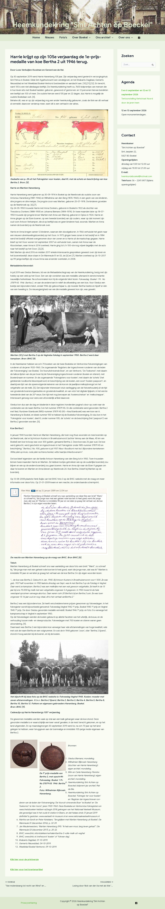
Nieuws (49, 37)
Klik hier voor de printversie (24, 859)
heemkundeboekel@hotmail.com (136, 176)
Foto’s (63, 37)
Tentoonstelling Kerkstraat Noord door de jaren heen (137, 96)
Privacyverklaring (29, 903)
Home (36, 37)
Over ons (124, 37)
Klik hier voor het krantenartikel (26, 869)
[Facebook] (139, 38)
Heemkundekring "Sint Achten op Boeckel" (82, 24)
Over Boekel (80, 37)
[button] (89, 37)
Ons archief (103, 37)
